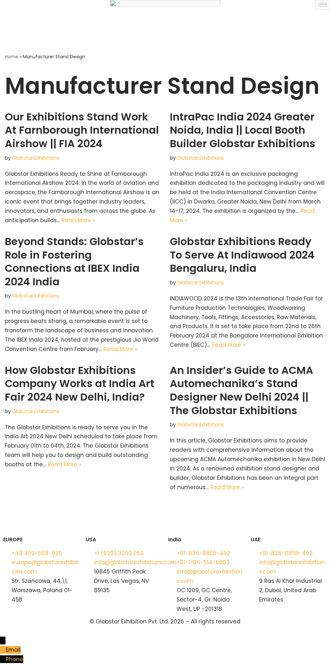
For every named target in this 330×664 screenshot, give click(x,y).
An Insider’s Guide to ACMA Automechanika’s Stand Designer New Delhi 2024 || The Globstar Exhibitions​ (241, 390)
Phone (14, 659)
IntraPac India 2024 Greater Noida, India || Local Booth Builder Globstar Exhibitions (242, 130)
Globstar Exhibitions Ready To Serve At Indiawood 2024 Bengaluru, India (242, 254)
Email (13, 650)
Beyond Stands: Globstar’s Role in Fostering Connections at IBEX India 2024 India (74, 261)
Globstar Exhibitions (35, 158)
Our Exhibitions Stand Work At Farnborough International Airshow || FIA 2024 (82, 130)
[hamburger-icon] (322, 4)
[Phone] (3, 659)
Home (11, 56)
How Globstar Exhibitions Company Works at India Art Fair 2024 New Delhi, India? (79, 383)
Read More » (78, 220)
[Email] (3, 650)
